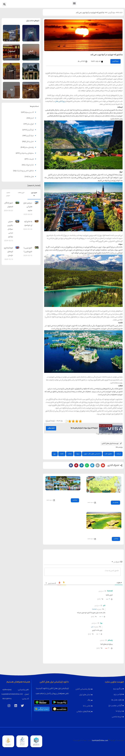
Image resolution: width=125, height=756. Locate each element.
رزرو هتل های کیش (31, 54)
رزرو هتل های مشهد (11, 35)
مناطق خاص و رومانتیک (25, 170)
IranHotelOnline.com (100, 740)
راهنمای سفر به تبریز (11, 68)
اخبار (32, 118)
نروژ (55, 454)
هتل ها (31, 176)
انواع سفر (30, 124)
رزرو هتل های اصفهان (11, 54)
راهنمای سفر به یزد (11, 87)
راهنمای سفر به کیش (31, 49)
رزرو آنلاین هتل (60, 101)
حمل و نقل (30, 141)
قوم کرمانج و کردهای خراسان (8, 252)
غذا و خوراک (30, 165)
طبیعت (31, 159)
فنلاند (70, 454)
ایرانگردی (30, 130)
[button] (74, 3)
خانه (121, 12)
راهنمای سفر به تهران (31, 30)
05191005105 (6, 689)
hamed (94, 609)
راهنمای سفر (115, 502)
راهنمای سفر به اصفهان (11, 49)
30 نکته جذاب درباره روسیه (110, 496)
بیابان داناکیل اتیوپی (112, 532)
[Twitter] (22, 706)
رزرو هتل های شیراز (31, 73)
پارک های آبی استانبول (71, 493)
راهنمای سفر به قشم (31, 87)
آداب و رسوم (29, 112)
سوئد (77, 454)
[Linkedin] (16, 706)
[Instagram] (9, 706)
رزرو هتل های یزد (11, 92)
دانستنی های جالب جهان (92, 454)
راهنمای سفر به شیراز (31, 68)
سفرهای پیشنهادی (27, 153)
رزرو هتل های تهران (31, 35)
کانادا (61, 454)
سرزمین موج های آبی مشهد (27, 207)
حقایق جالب (108, 454)
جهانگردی (111, 12)
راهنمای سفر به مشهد (11, 30)
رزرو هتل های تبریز (11, 73)
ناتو (92, 627)
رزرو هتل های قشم (31, 92)
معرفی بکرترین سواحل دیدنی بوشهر (10, 229)
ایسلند (118, 454)
